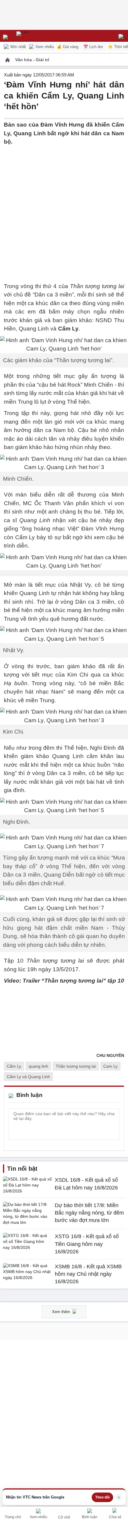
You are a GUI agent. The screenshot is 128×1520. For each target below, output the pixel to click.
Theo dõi (102, 1497)
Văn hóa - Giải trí (32, 59)
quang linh (38, 1066)
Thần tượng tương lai (76, 1066)
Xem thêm (61, 1312)
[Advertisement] (64, 210)
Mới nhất (17, 46)
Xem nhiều (44, 46)
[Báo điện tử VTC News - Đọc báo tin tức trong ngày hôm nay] (36, 36)
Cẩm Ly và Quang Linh (28, 1076)
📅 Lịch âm (93, 46)
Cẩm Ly (14, 1066)
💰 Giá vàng (67, 46)
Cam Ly (110, 1066)
